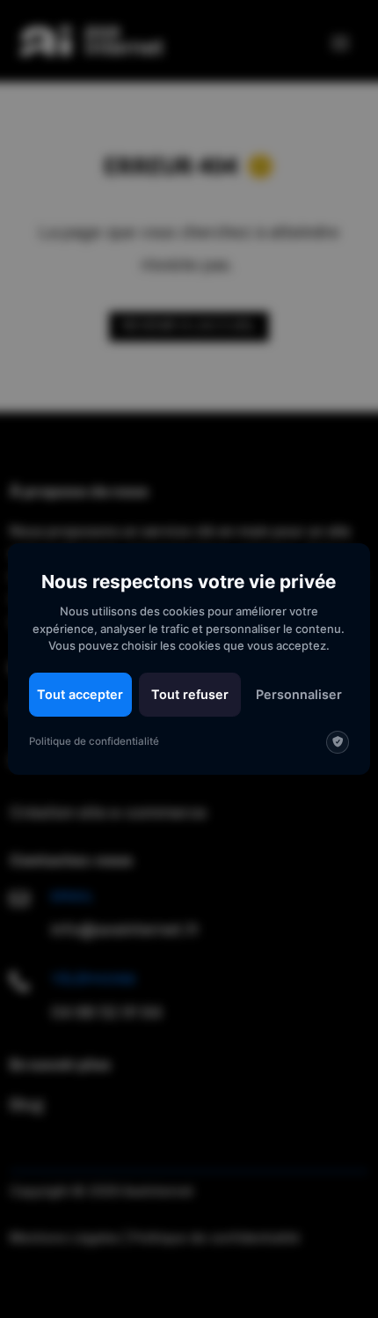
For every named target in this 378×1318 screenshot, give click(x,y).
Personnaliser (299, 694)
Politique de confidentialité (94, 741)
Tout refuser (190, 694)
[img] (337, 742)
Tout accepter (80, 694)
